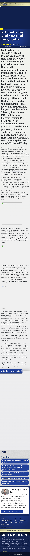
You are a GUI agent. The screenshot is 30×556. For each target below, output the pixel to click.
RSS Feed (13, 1)
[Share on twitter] (5, 452)
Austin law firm (16, 171)
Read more (4, 551)
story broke (10, 177)
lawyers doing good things (9, 527)
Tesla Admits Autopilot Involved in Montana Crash (20, 520)
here (21, 367)
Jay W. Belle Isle (6, 44)
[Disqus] (15, 392)
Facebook (15, 1)
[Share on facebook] (2, 452)
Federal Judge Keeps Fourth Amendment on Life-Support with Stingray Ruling (7, 521)
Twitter (17, 1)
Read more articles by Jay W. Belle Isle (12, 512)
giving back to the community (4, 527)
